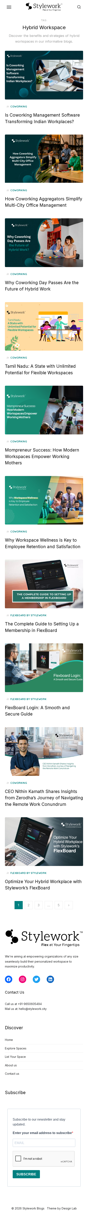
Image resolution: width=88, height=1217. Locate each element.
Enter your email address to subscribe (42, 1133)
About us (11, 1065)
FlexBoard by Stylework (28, 615)
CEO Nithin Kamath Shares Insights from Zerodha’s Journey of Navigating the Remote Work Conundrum (44, 798)
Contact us (12, 1073)
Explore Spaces (15, 1048)
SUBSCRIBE (26, 1174)
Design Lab (69, 1208)
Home (9, 1039)
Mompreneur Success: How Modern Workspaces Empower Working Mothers (42, 456)
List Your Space (15, 1056)
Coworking (18, 106)
